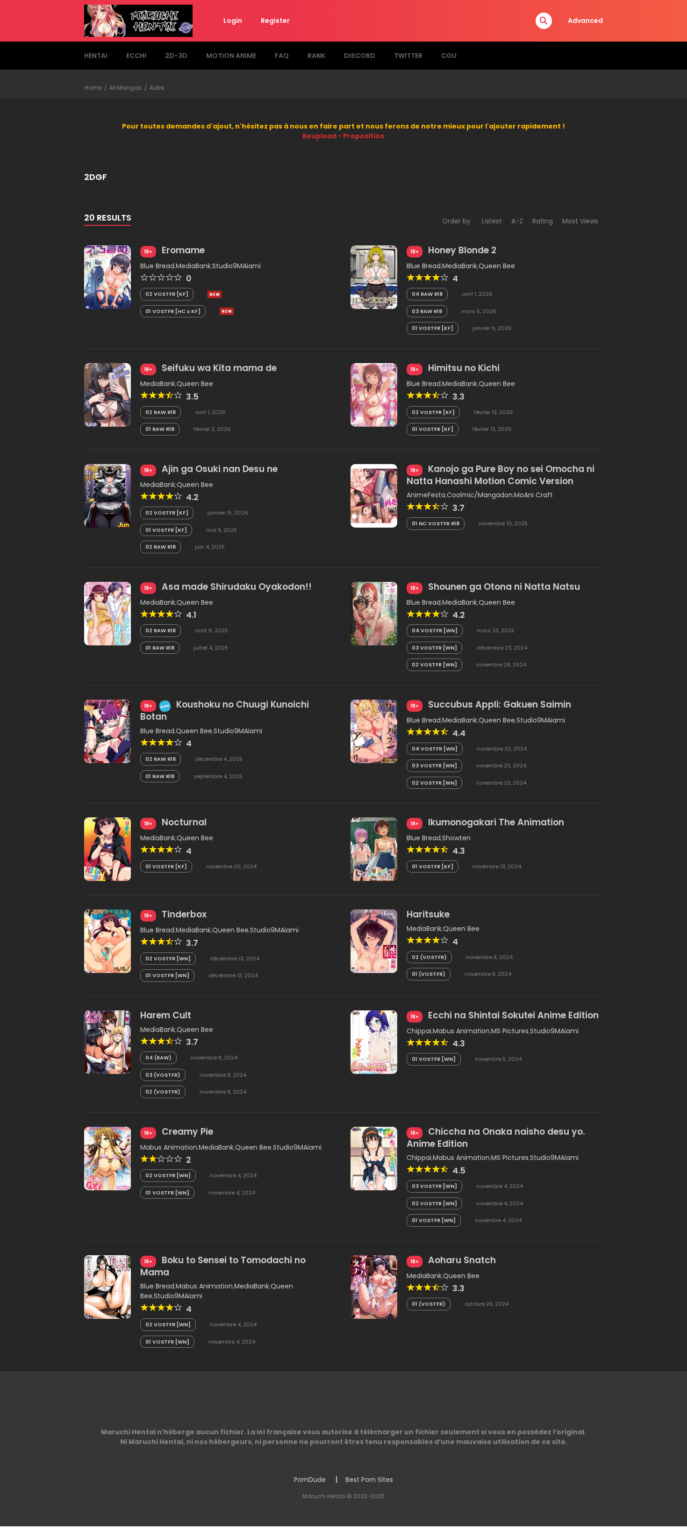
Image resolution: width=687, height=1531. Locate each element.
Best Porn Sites (369, 1479)
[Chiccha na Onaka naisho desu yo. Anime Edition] (374, 1158)
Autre (157, 88)
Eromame (183, 250)
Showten (456, 838)
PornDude (310, 1479)
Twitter (408, 55)
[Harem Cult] (107, 1041)
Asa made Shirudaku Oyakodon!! (237, 586)
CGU (449, 55)
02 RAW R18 (160, 412)
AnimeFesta (426, 495)
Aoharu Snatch (462, 1260)
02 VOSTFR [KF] (166, 294)
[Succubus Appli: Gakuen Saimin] (374, 731)
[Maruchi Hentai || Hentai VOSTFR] (138, 20)
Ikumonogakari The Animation (496, 822)
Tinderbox (184, 914)
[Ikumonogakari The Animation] (374, 848)
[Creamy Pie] (107, 1158)
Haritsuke (428, 914)
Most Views (580, 221)
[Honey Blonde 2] (374, 276)
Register (275, 20)
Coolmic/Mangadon (480, 495)
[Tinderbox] (107, 940)
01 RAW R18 (159, 429)
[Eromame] (107, 276)
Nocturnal (184, 822)
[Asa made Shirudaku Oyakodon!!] (107, 613)
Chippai (419, 1031)
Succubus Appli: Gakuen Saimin (499, 704)
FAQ (282, 55)
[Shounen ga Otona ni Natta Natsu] (374, 613)
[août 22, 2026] (215, 294)
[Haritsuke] (374, 940)
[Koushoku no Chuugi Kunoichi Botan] (107, 731)
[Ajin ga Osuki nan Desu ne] (107, 495)
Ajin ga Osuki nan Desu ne (220, 469)
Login (232, 20)
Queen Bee (497, 266)
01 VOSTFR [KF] (432, 328)
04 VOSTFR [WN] (435, 630)
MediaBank (193, 266)
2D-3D (176, 55)
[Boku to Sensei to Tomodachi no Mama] (107, 1286)
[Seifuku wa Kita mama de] (107, 394)
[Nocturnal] (107, 848)
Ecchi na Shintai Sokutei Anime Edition (513, 1015)
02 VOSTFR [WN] (434, 664)
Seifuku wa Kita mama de (219, 368)
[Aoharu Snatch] (374, 1286)
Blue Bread (157, 266)
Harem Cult (165, 1015)
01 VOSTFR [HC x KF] (172, 311)
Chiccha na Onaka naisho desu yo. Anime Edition (496, 1137)
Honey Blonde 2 (462, 250)
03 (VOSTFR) (162, 1075)
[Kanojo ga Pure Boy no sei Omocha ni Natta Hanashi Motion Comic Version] (374, 495)
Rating (542, 221)
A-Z (517, 221)
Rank (316, 55)
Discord (359, 55)
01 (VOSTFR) (428, 974)
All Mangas (125, 88)
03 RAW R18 (427, 311)
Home (93, 88)
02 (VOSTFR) (429, 957)
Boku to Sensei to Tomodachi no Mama (223, 1266)
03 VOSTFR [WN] (434, 647)
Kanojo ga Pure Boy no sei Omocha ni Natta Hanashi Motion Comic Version (500, 475)
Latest (492, 221)
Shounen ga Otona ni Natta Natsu (504, 586)
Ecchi (136, 55)
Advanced (585, 20)
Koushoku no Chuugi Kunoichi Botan (224, 710)
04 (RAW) (158, 1057)
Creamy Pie (187, 1131)
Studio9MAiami (236, 266)
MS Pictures (510, 1031)
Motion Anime (231, 55)
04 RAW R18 (427, 294)
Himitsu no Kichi (464, 368)
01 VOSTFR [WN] (167, 975)
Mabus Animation (461, 1031)
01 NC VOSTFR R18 (435, 523)
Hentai (95, 55)
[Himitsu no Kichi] (374, 394)
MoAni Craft (533, 495)
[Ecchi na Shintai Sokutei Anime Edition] (374, 1041)
